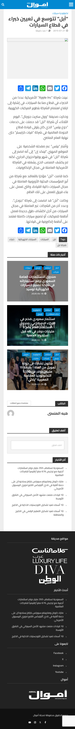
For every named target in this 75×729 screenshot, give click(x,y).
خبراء (11, 239)
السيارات (45, 239)
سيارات (55, 13)
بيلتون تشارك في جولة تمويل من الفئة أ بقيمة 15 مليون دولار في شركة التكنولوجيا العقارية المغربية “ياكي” (37, 371)
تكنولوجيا (64, 13)
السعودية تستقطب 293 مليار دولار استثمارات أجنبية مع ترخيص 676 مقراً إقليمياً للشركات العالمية (41, 472)
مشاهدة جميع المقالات (19, 403)
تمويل (25, 354)
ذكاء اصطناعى (53, 314)
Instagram (58, 665)
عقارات (36, 358)
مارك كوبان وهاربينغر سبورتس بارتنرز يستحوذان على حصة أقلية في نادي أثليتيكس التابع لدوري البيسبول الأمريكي (38, 485)
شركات (56, 272)
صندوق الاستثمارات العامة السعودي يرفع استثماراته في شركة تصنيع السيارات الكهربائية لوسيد (37, 283)
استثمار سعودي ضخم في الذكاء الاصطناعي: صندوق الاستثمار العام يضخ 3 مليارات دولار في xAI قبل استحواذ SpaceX (37, 327)
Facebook (59, 653)
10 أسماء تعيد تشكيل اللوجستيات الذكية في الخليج (38, 504)
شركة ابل (61, 245)
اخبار (57, 268)
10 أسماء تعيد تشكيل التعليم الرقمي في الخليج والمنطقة (39, 513)
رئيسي (37, 268)
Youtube (59, 672)
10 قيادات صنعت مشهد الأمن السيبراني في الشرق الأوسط (38, 496)
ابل (54, 239)
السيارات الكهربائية (27, 239)
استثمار (48, 268)
